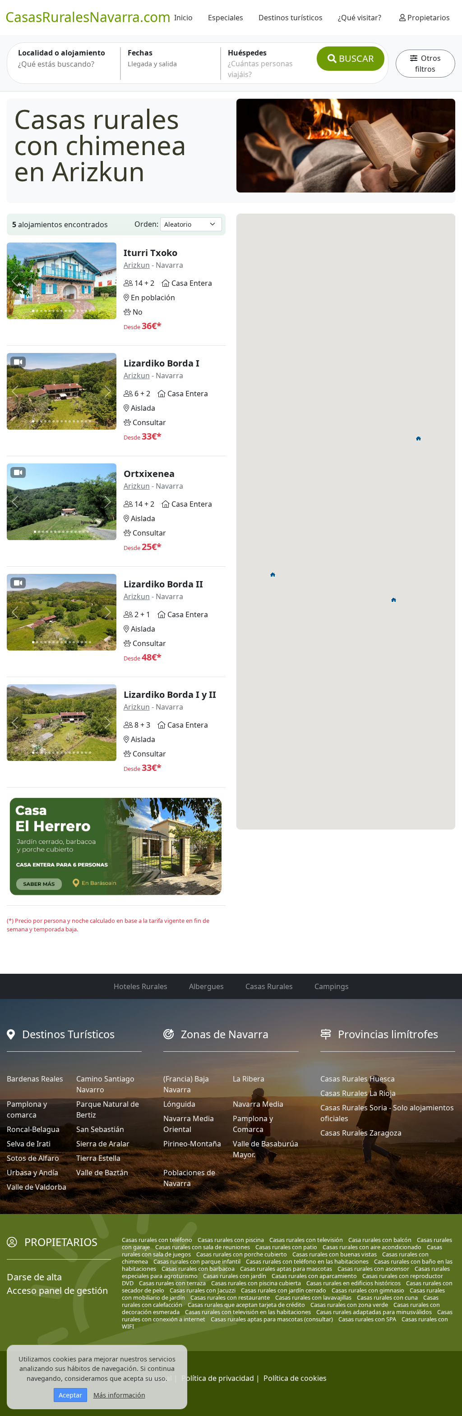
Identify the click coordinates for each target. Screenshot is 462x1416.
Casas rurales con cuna (387, 1297)
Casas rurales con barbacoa (198, 1269)
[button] (394, 599)
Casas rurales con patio (286, 1247)
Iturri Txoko (150, 253)
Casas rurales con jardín (234, 1276)
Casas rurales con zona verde (349, 1305)
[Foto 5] (49, 311)
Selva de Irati (29, 1144)
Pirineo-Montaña (192, 1144)
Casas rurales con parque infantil (196, 1261)
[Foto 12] (78, 311)
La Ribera (248, 1079)
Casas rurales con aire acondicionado (372, 1247)
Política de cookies (295, 1378)
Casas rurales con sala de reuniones (202, 1247)
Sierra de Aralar (102, 1144)
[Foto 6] (53, 311)
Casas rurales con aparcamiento (314, 1276)
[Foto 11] (74, 311)
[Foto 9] (66, 311)
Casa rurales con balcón (379, 1240)
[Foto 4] (45, 311)
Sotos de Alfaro (33, 1158)
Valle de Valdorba (36, 1187)
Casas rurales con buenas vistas (334, 1254)
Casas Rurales (269, 986)
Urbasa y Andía (32, 1173)
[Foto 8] (61, 311)
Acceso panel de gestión (57, 1290)
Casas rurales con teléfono (157, 1240)
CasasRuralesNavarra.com (88, 17)
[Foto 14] (86, 311)
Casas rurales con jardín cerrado (283, 1290)
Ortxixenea (149, 473)
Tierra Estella (98, 1158)
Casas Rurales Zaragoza (361, 1133)
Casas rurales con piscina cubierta (256, 1283)
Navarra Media (258, 1104)
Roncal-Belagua (33, 1129)
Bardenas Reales (35, 1079)
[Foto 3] (41, 311)
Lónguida (179, 1104)
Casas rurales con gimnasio (368, 1290)
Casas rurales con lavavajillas (313, 1297)
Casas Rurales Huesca (357, 1079)
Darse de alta (34, 1277)
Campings (331, 986)
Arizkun (137, 265)
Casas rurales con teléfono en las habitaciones (307, 1261)
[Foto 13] (82, 311)
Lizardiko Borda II (163, 584)
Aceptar (70, 1395)
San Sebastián (100, 1129)
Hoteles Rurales (140, 986)
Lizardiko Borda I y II (170, 694)
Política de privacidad (217, 1378)
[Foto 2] (37, 311)
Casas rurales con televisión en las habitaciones (248, 1312)
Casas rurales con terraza (172, 1283)
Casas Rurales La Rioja (358, 1093)
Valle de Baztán (102, 1173)
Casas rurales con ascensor (373, 1269)
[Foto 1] (33, 311)
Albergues (206, 986)
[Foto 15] (90, 311)
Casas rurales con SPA (367, 1319)
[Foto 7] (57, 311)
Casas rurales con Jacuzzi (203, 1290)
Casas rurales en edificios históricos (353, 1283)
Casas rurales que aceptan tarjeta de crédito (246, 1305)
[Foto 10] (70, 311)
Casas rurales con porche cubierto (241, 1254)
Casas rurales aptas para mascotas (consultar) (272, 1319)
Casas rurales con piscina (231, 1240)
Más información (119, 1395)
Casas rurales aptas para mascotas (286, 1269)
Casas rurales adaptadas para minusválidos (374, 1312)
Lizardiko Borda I (161, 363)
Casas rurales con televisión (306, 1240)
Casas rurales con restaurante (230, 1297)
